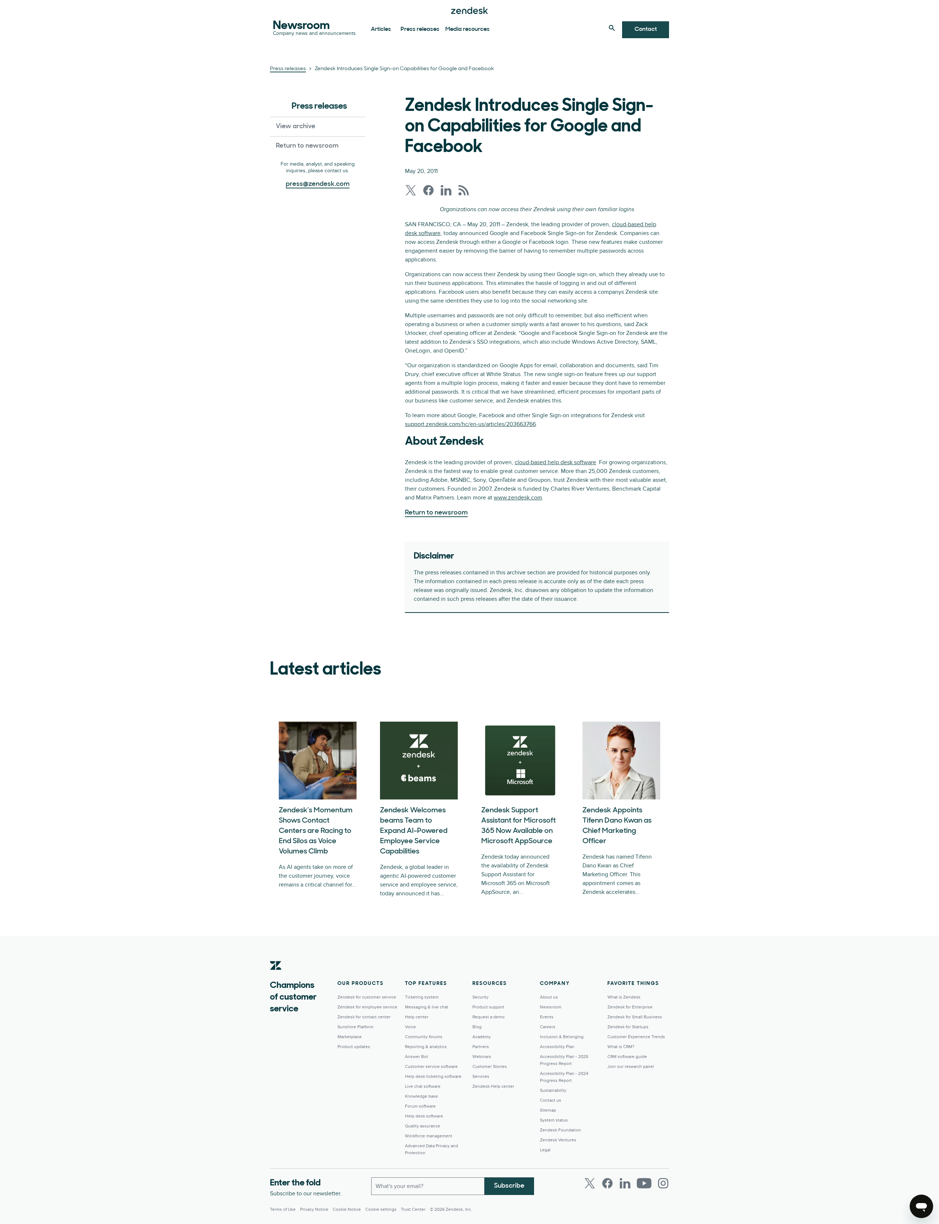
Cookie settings (381, 1209)
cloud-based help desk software (555, 462)
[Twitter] (590, 1183)
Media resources (467, 29)
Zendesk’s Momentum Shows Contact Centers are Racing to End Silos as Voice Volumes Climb (315, 831)
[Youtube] (644, 1183)
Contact (646, 29)
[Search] (611, 28)
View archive (295, 126)
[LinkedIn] (625, 1183)
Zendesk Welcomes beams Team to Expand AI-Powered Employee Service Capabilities (413, 831)
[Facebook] (607, 1183)
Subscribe (509, 1186)
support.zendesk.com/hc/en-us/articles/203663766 (470, 424)
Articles (381, 29)
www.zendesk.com (518, 497)
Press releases (420, 29)
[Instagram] (663, 1183)
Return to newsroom (307, 146)
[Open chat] (921, 1206)
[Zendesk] (276, 977)
